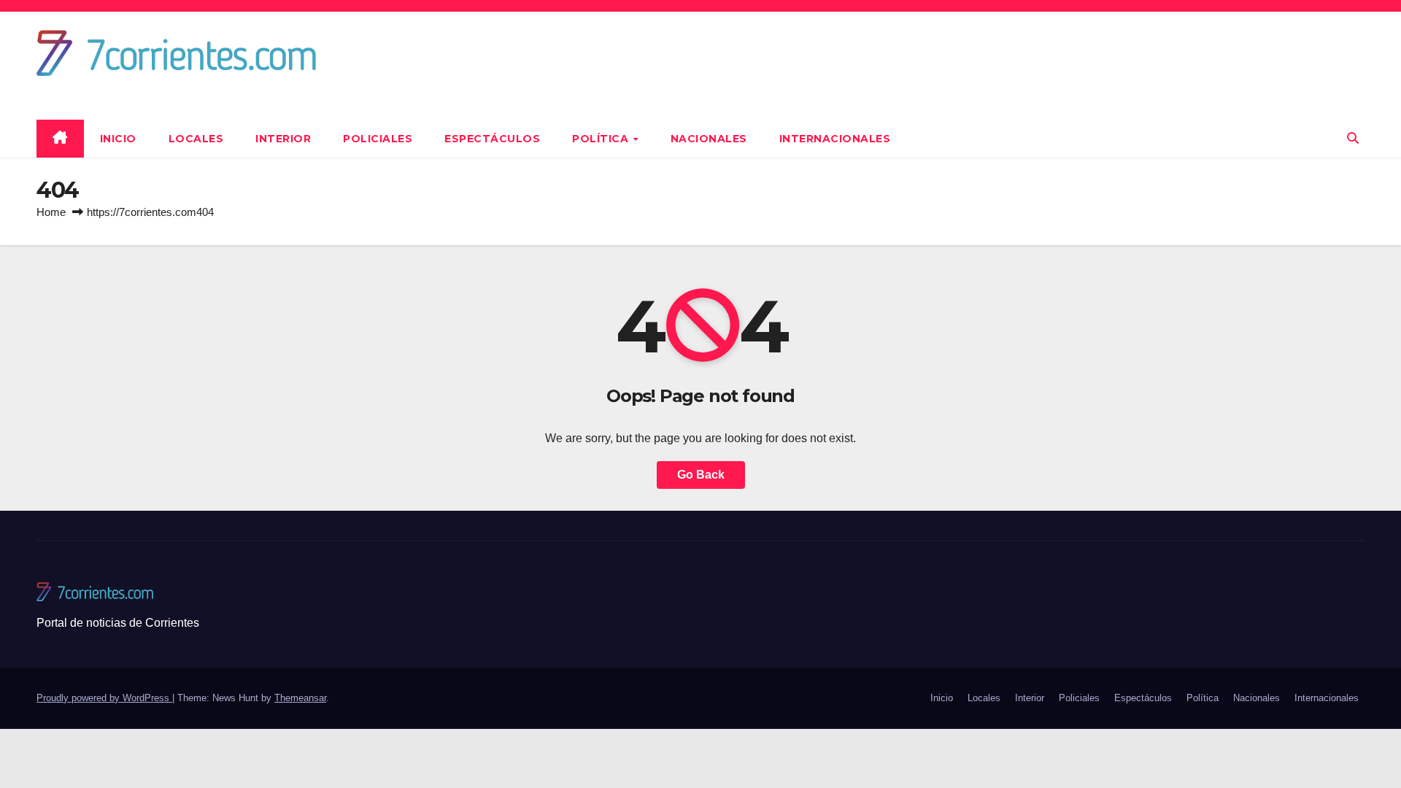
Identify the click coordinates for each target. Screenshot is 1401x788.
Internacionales (835, 138)
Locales (196, 138)
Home (51, 212)
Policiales (377, 138)
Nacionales (709, 138)
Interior (283, 138)
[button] (1353, 138)
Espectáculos (492, 138)
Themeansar (300, 697)
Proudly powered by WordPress (104, 697)
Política (602, 138)
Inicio (118, 138)
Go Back (701, 474)
